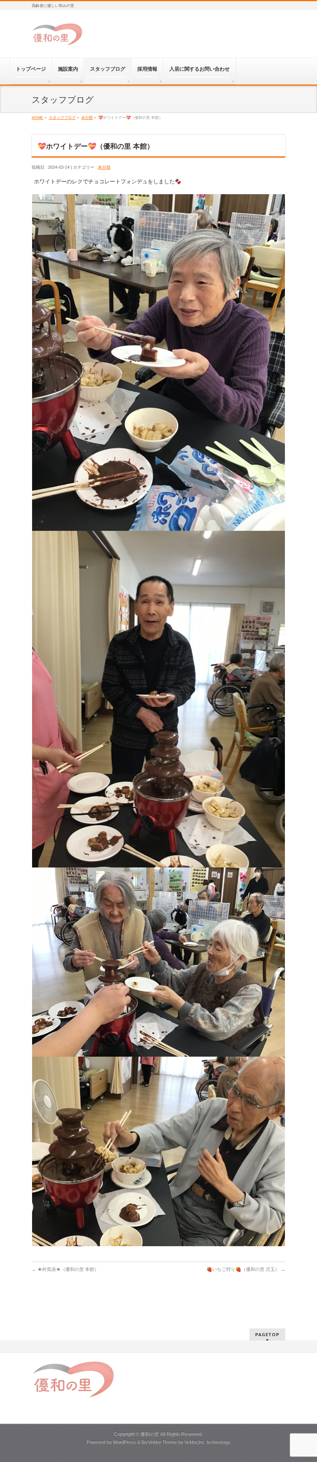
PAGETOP (267, 1334)
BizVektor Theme (159, 1442)
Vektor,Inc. (195, 1442)
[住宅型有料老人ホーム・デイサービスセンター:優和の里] (58, 37)
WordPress (124, 1442)
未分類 (104, 167)
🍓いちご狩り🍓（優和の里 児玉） (245, 1269)
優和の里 (149, 1434)
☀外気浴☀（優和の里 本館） (65, 1269)
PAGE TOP (303, 1411)
